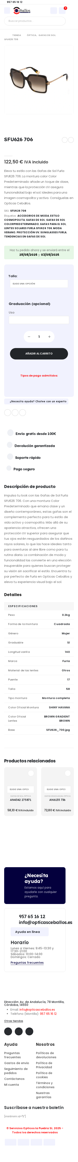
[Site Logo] (21, 10)
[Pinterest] (15, 412)
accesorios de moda (33, 215)
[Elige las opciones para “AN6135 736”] (68, 773)
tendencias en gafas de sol (25, 236)
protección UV (28, 232)
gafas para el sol (53, 224)
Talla (12, 276)
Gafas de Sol (16, 796)
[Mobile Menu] (7, 10)
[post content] (20, 776)
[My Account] (53, 10)
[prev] (65, 140)
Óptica (27, 796)
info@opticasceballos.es (37, 1010)
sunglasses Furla (53, 232)
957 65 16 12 (48, 1014)
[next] (71, 140)
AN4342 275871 (20, 799)
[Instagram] (22, 412)
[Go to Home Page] (5, 35)
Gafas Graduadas (54, 796)
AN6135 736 (57, 799)
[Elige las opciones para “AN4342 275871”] (31, 773)
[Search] (59, 21)
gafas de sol (35, 220)
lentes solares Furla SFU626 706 (28, 228)
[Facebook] (7, 412)
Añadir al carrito (39, 354)
